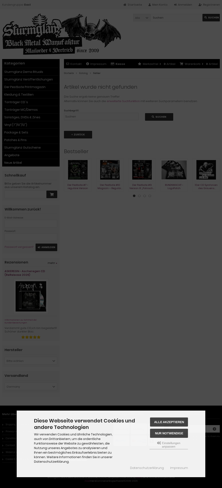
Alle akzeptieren (169, 422)
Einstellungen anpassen (170, 444)
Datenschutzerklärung (147, 468)
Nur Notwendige (169, 433)
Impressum (179, 468)
